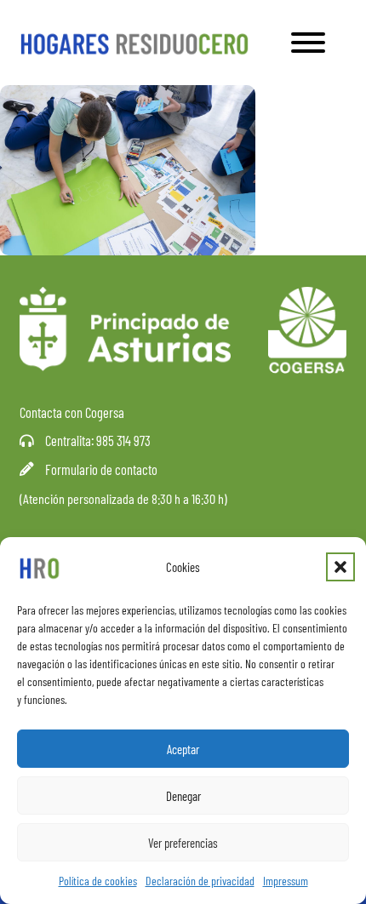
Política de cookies (98, 880)
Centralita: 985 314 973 (98, 440)
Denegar (183, 796)
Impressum (285, 880)
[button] (340, 566)
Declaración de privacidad (200, 880)
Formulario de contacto (101, 469)
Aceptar (183, 749)
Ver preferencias (183, 842)
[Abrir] (308, 42)
